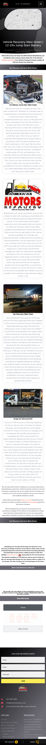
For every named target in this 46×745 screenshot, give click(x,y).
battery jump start (8, 60)
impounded (32, 502)
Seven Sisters (19, 616)
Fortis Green (12, 621)
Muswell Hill (26, 621)
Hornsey (19, 614)
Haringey (12, 614)
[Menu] (40, 3)
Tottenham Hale (34, 616)
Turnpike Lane (26, 614)
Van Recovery (18, 50)
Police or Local (26, 500)
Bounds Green (12, 616)
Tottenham (19, 621)
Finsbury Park (34, 614)
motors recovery (12, 555)
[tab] (23, 607)
